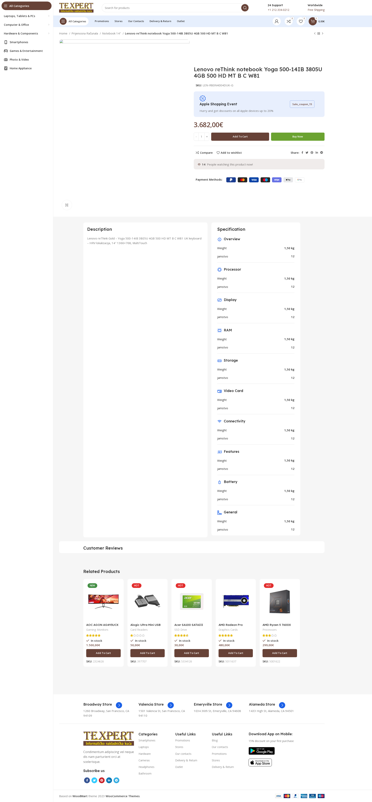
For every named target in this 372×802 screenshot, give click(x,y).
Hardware (145, 754)
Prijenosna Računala (85, 33)
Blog (215, 740)
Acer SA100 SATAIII (188, 625)
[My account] (277, 21)
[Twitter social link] (306, 152)
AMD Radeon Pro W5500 (231, 626)
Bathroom (145, 773)
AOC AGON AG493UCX (102, 625)
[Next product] (323, 34)
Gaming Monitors (97, 629)
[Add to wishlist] (118, 605)
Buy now (297, 136)
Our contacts (183, 754)
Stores (179, 747)
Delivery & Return (186, 760)
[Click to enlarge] (67, 205)
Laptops (144, 747)
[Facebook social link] (302, 152)
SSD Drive (180, 629)
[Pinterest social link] (311, 152)
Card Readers (139, 629)
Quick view (118, 597)
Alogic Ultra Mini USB (145, 625)
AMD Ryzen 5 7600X (277, 625)
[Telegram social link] (321, 152)
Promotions (182, 740)
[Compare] (118, 588)
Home (63, 33)
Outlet (179, 767)
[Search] (245, 7)
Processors (270, 629)
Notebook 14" (112, 33)
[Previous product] (315, 34)
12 (292, 256)
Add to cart (240, 136)
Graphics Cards (228, 629)
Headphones (146, 767)
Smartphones (147, 740)
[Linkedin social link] (316, 152)
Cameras (144, 760)
